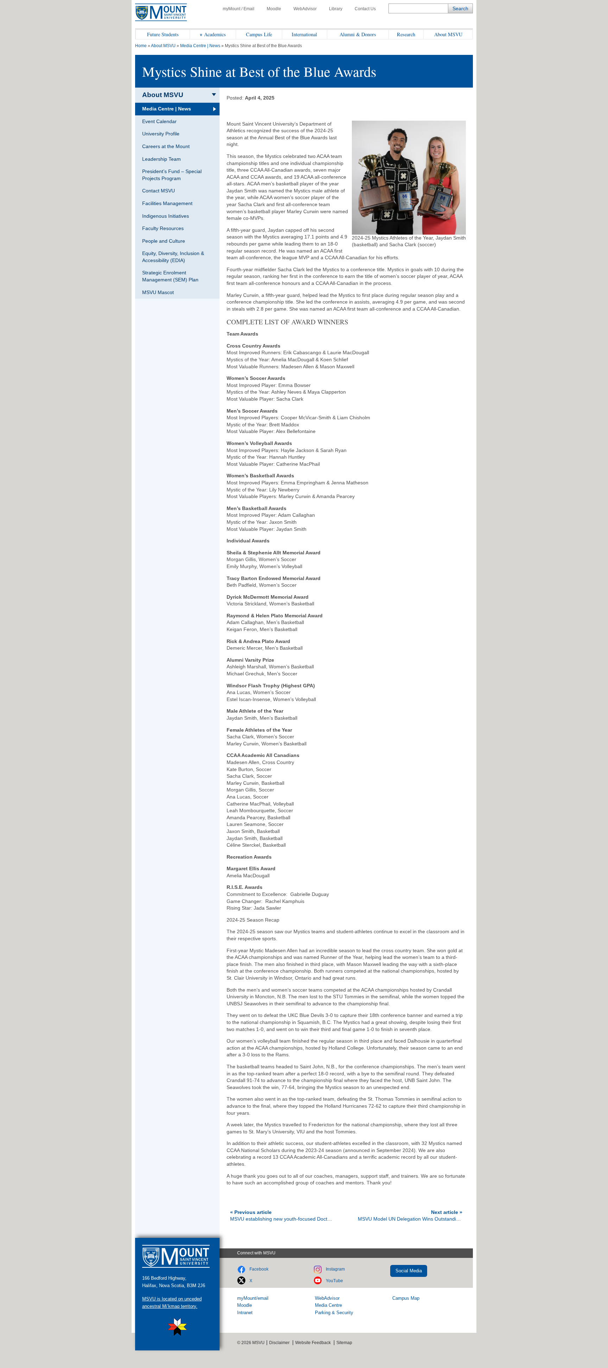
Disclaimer (279, 1342)
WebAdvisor (305, 8)
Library (335, 8)
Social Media (408, 1270)
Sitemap (344, 1342)
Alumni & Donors (358, 34)
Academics (215, 34)
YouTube (334, 1280)
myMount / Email (238, 8)
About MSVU (448, 34)
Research (406, 34)
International (304, 34)
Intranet (245, 1312)
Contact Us (365, 8)
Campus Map (405, 1298)
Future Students (163, 34)
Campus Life (259, 34)
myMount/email (252, 1298)
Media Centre (328, 1305)
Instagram (335, 1269)
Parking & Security (334, 1312)
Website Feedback (313, 1342)
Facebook (258, 1269)
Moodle (274, 8)
